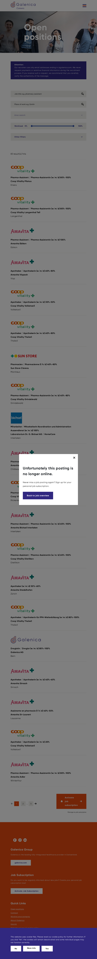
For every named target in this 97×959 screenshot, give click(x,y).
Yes (47, 949)
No (16, 949)
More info (31, 948)
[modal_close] (74, 458)
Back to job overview (38, 495)
